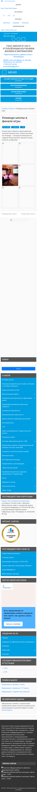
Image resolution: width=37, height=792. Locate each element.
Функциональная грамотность (13, 415)
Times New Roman (10, 8)
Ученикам (5, 646)
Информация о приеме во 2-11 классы (15, 688)
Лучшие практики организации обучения (16, 566)
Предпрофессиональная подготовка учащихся (15, 405)
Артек (4, 478)
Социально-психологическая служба (15, 451)
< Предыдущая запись (9, 214)
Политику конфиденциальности (12, 750)
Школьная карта (8, 455)
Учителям (5, 654)
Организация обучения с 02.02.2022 (15, 561)
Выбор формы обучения (10, 574)
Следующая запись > (28, 214)
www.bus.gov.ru (7, 710)
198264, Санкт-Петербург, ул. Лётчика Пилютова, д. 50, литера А (17, 61)
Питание (18, 98)
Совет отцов (6, 490)
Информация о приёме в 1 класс (13, 684)
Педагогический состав (10, 390)
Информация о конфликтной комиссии (16, 692)
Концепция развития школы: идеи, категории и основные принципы (18, 385)
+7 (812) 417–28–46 (10, 64)
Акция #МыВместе (8, 570)
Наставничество (8, 423)
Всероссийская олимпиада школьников (16, 419)
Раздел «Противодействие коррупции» (16, 501)
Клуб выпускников (8, 486)
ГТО (3, 427)
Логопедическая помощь (11, 459)
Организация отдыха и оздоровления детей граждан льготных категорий (17, 446)
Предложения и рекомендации (13, 464)
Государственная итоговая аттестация (18, 79)
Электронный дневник (18, 85)
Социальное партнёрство (11, 410)
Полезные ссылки (8, 437)
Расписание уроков (18, 91)
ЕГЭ (5, 672)
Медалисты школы (8, 482)
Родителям (6, 650)
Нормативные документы (11, 553)
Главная (5, 638)
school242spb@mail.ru (11, 66)
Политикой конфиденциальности (13, 732)
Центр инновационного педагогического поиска (16, 432)
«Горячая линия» (8, 557)
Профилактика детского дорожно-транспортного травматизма (14, 473)
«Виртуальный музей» (10, 468)
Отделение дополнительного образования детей (17, 399)
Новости (15, 127)
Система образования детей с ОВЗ (14, 441)
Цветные (14, 30)
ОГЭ (5, 668)
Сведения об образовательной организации (18, 642)
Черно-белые (5, 30)
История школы (7, 380)
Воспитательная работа (10, 394)
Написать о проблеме (13, 624)
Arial (2, 8)
